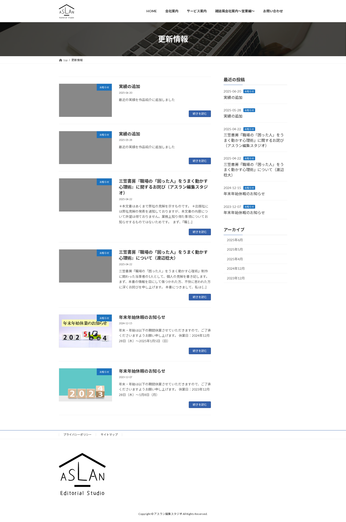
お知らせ (249, 91)
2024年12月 (236, 268)
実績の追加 (129, 86)
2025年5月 (235, 249)
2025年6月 (235, 240)
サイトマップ (109, 434)
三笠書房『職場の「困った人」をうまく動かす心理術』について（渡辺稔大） (254, 169)
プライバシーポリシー (77, 434)
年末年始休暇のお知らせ (142, 317)
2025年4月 (235, 259)
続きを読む (200, 113)
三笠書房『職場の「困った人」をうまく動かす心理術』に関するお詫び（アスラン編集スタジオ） (163, 186)
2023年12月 (236, 278)
